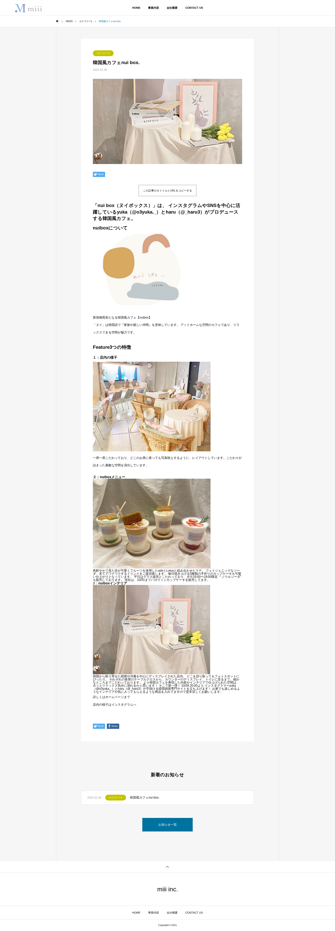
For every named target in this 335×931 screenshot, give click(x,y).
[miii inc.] (28, 7)
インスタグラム (122, 704)
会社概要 (172, 7)
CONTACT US (194, 7)
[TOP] (167, 866)
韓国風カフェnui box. (144, 797)
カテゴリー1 (103, 53)
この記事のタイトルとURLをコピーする (167, 190)
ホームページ (114, 697)
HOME (136, 7)
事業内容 (153, 7)
